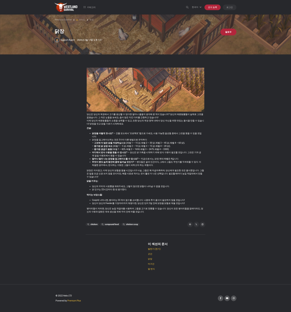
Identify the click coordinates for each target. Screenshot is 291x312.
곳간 (150, 254)
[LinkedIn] (202, 224)
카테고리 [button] (91, 7)
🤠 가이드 (80, 19)
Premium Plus (74, 300)
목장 (91, 19)
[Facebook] (190, 224)
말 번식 (151, 269)
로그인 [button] (229, 7)
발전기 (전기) (154, 249)
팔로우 (228, 32)
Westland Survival (63, 19)
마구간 (151, 264)
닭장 (150, 259)
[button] (197, 7)
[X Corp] (196, 224)
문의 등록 (212, 7)
